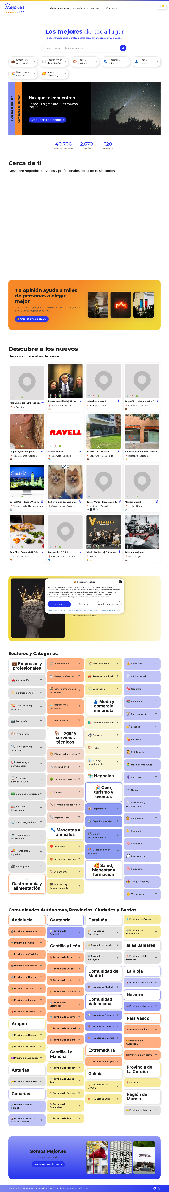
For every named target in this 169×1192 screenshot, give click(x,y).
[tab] (77, 108)
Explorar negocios (30, 120)
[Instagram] (159, 1188)
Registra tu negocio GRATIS (48, 1164)
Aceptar (59, 604)
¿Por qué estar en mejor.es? (85, 8)
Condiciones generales (66, 1188)
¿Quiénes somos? (111, 8)
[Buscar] (123, 48)
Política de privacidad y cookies (60, 610)
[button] (120, 582)
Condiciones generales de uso (109, 610)
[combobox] (81, 48)
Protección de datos (45, 1188)
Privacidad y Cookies (25, 1188)
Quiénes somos (84, 1188)
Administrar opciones (109, 604)
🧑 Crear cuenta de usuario (32, 319)
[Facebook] (154, 1188)
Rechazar (84, 604)
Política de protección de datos (85, 610)
